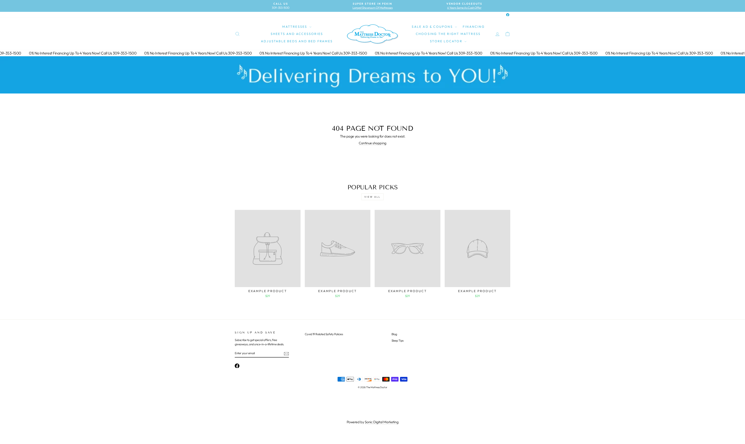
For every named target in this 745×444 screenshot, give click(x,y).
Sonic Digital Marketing (381, 422)
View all (372, 196)
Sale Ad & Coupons (433, 27)
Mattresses (295, 27)
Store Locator (446, 41)
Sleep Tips (398, 340)
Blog (394, 334)
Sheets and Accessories (297, 34)
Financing (474, 27)
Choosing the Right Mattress (448, 34)
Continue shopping (372, 143)
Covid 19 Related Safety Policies (324, 334)
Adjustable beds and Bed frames (297, 41)
